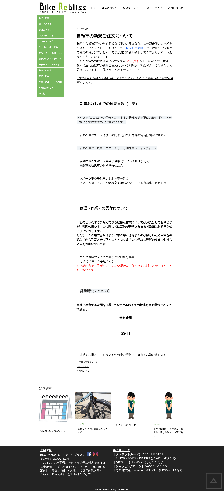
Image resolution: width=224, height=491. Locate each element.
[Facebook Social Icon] (89, 454)
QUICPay (164, 470)
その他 (81, 424)
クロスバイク (83, 371)
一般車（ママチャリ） (87, 362)
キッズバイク (83, 366)
